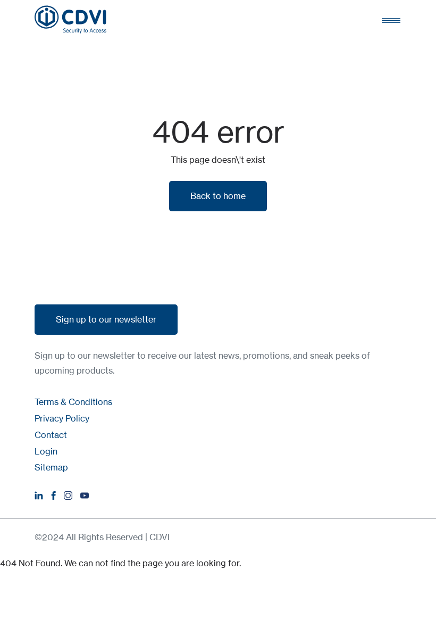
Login (46, 451)
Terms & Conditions (73, 401)
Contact (51, 434)
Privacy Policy (62, 418)
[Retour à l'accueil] (70, 19)
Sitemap (51, 467)
